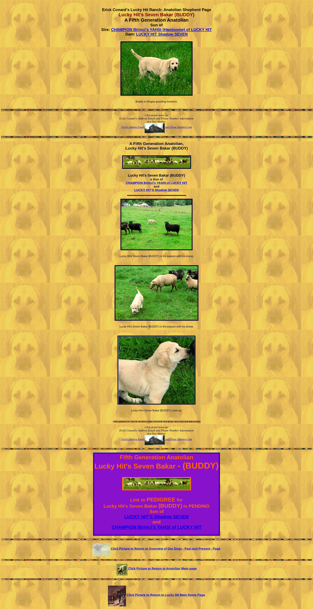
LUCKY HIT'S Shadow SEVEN (156, 190)
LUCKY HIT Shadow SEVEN (162, 34)
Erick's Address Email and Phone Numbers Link (156, 127)
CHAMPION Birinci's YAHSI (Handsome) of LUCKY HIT (161, 29)
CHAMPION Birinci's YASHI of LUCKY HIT (156, 183)
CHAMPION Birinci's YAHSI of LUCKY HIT (156, 527)
